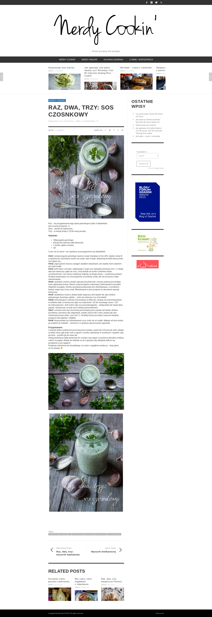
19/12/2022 (130, 73)
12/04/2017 (60, 130)
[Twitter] (156, 2)
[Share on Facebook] (105, 130)
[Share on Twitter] (109, 130)
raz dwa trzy (100, 534)
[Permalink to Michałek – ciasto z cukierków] (100, 82)
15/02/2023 (59, 79)
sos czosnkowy (114, 534)
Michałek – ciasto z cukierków (100, 68)
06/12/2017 (111, 584)
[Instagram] (151, 2)
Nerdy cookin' (57, 100)
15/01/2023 (95, 71)
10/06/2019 (85, 587)
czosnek (63, 534)
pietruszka (88, 534)
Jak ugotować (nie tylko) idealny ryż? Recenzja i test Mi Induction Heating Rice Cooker (149, 130)
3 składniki (53, 534)
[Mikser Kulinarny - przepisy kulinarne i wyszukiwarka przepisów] (148, 242)
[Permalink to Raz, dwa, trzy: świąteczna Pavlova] (112, 594)
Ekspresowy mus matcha (146, 125)
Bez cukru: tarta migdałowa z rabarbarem (83, 581)
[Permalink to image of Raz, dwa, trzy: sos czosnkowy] (86, 177)
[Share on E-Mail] (122, 130)
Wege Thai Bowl (164, 68)
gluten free (77, 534)
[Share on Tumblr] (118, 130)
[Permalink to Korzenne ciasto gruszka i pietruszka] (59, 594)
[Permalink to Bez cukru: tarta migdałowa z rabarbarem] (86, 595)
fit (69, 534)
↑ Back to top (159, 613)
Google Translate (159, 168)
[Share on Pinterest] (113, 130)
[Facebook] (147, 2)
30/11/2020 (58, 584)
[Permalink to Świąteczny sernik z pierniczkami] (136, 83)
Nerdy (51, 79)
